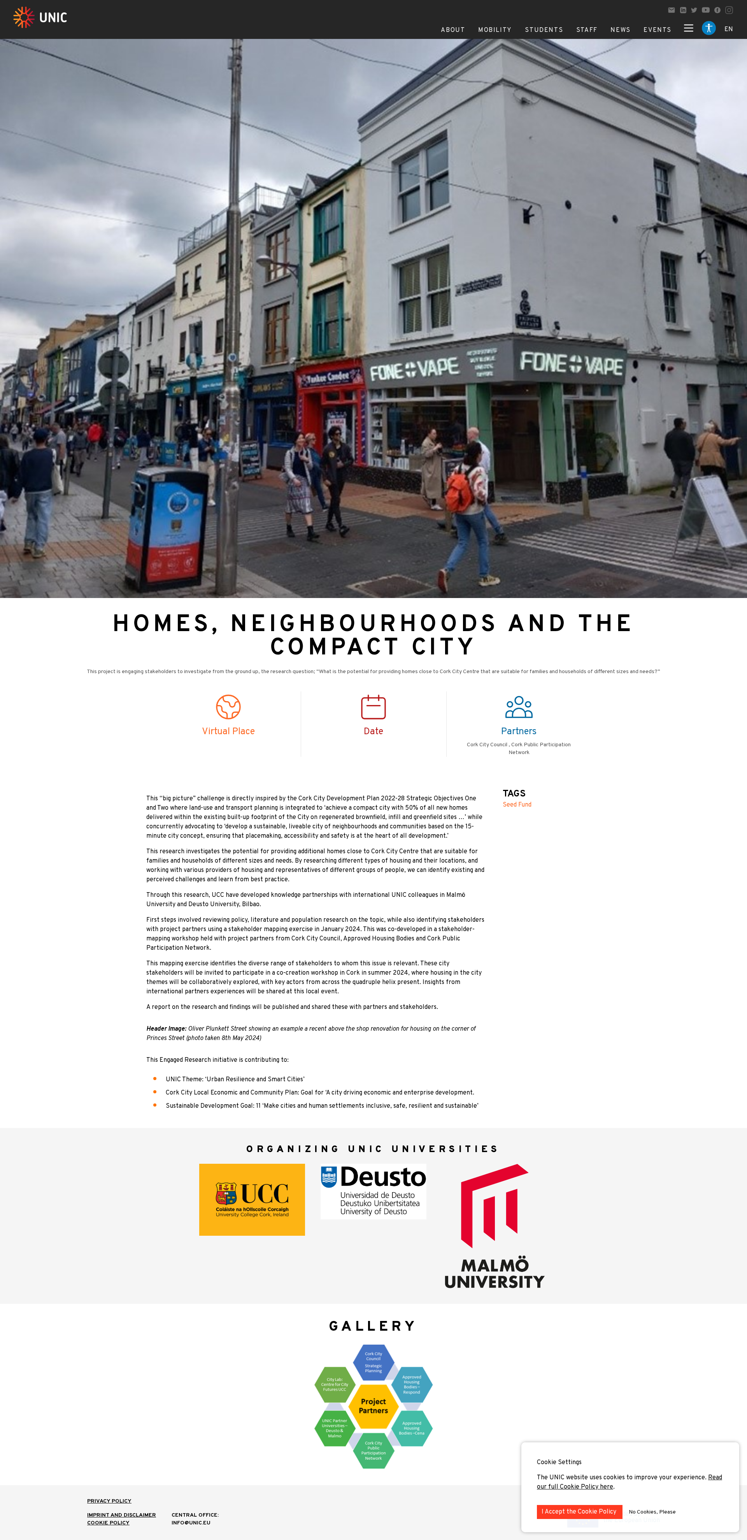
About (453, 30)
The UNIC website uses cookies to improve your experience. (622, 1478)
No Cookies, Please (652, 1512)
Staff (587, 30)
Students (544, 30)
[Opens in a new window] (683, 10)
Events (658, 30)
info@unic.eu (191, 1523)
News (620, 30)
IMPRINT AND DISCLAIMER (121, 1515)
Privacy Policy (109, 1501)
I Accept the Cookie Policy (580, 1512)
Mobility (495, 30)
